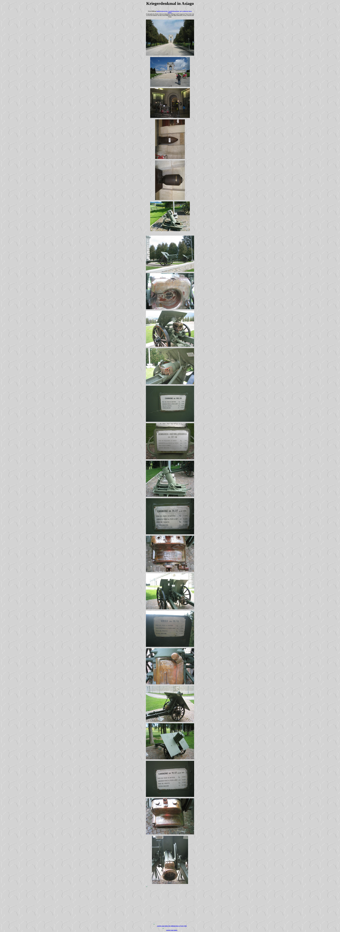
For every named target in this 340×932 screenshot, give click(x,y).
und (181, 11)
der (167, 11)
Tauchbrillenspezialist (173, 11)
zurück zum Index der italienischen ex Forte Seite (172, 926)
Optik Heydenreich (161, 11)
